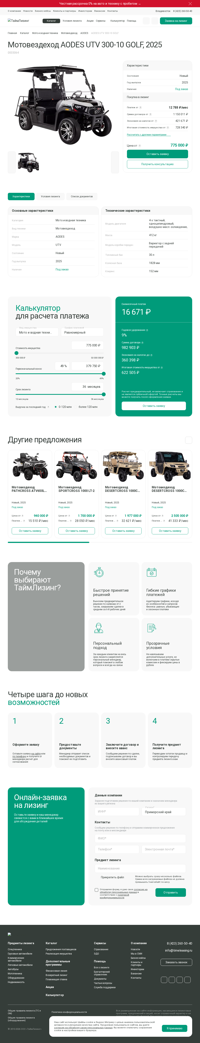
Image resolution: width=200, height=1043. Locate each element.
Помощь (131, 20)
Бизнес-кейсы (43, 11)
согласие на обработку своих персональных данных (83, 1027)
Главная (12, 33)
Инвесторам (85, 11)
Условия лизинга (72, 20)
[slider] (16, 353)
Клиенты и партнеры (64, 11)
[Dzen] (187, 980)
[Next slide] (188, 440)
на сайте (36, 753)
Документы (100, 978)
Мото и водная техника (45, 33)
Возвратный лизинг (56, 975)
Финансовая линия (56, 971)
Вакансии (99, 11)
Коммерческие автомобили (16, 959)
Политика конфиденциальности (69, 1012)
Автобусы (13, 969)
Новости (28, 11)
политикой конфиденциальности (114, 896)
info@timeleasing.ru (178, 950)
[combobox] (163, 11)
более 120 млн (88, 406)
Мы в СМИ (136, 953)
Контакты (112, 11)
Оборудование (16, 978)
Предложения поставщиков (61, 949)
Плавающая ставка (56, 979)
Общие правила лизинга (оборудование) (21, 1019)
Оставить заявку (157, 154)
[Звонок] (154, 20)
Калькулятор (118, 20)
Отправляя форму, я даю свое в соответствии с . (123, 893)
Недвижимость (16, 982)
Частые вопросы (103, 983)
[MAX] (180, 980)
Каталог (24, 33)
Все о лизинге (101, 967)
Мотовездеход (69, 33)
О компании (14, 11)
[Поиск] (146, 20)
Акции (90, 20)
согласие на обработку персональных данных (123, 890)
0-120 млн (65, 406)
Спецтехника (15, 949)
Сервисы (100, 20)
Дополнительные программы (58, 963)
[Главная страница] (23, 21)
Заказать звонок (176, 962)
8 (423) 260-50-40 (179, 943)
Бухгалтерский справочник (102, 973)
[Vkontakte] (172, 980)
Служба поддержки (105, 987)
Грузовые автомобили (20, 953)
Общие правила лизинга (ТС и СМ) (24, 1012)
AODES (84, 33)
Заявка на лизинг (176, 20)
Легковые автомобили (20, 965)
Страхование (101, 949)
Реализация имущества (59, 953)
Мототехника (15, 973)
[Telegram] (164, 980)
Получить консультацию (157, 164)
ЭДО (96, 953)
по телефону (19, 756)
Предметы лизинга (21, 943)
